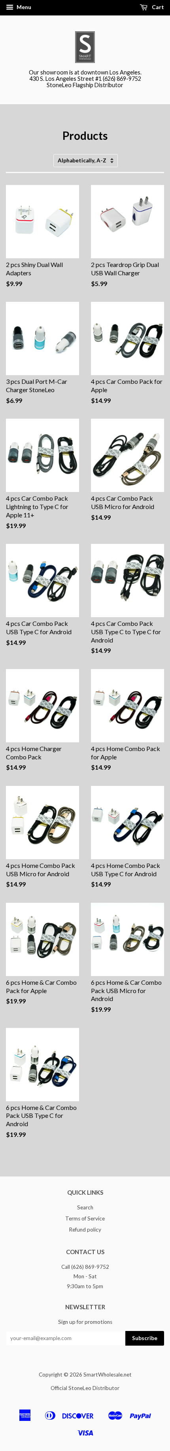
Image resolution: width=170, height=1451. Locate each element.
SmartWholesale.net (107, 1374)
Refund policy (85, 1229)
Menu (23, 7)
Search (85, 1207)
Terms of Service (85, 1218)
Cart (157, 7)
